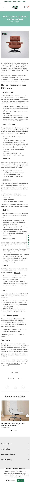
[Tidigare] (2, 415)
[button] (28, 241)
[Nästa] (27, 415)
